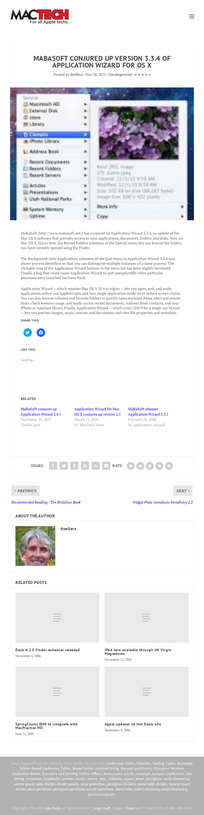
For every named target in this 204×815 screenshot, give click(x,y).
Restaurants (112, 773)
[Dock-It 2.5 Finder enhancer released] (57, 618)
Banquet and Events (136, 768)
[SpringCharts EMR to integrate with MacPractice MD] (57, 692)
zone (103, 778)
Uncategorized (120, 74)
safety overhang (147, 789)
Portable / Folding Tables (156, 763)
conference (175, 773)
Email (130, 808)
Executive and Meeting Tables (65, 773)
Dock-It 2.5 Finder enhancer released (47, 649)
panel (139, 778)
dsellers (76, 74)
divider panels (68, 784)
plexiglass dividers (121, 784)
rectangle (143, 773)
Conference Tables (120, 763)
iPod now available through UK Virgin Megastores (138, 651)
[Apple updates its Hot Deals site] (147, 692)
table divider (45, 784)
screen (92, 778)
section (68, 778)
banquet (158, 773)
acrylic (129, 773)
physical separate (101, 794)
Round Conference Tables (51, 768)
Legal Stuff (102, 808)
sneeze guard (24, 784)
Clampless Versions (169, 768)
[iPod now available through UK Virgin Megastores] (147, 618)
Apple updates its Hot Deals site (133, 724)
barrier (80, 778)
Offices (96, 773)
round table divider (152, 784)
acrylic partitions (100, 789)
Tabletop (115, 778)
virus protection (92, 784)
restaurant (34, 778)
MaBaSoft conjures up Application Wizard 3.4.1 (41, 411)
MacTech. (53, 808)
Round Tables (83, 768)
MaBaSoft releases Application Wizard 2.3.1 (148, 411)
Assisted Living (107, 768)
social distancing (176, 778)
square (129, 778)
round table (124, 789)
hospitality (52, 778)
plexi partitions (40, 789)
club (188, 773)
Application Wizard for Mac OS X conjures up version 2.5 (97, 411)
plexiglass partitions (69, 789)
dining (19, 778)
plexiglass (154, 778)
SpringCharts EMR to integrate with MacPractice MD (46, 726)
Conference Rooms (26, 773)
